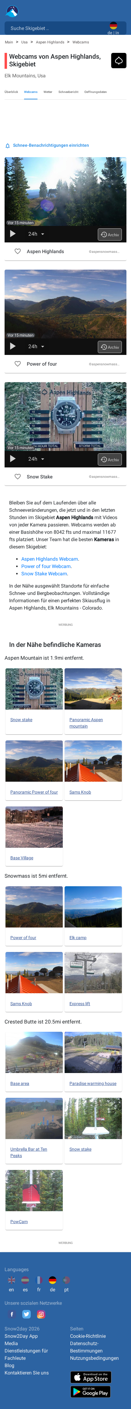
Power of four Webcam (46, 566)
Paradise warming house (92, 1083)
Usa (25, 42)
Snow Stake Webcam (44, 574)
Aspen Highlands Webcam (49, 559)
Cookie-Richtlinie (88, 1336)
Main (9, 42)
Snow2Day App (21, 1336)
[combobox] (57, 28)
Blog (9, 1365)
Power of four (23, 937)
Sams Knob (80, 792)
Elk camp (78, 937)
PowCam (19, 1221)
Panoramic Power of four (34, 792)
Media (11, 1343)
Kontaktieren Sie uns (27, 1373)
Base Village (21, 857)
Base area (19, 1083)
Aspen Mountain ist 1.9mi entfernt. (44, 658)
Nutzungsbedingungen (94, 1358)
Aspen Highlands (50, 42)
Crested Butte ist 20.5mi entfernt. (43, 1022)
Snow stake (21, 719)
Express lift (79, 1003)
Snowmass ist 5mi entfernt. (36, 876)
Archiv (109, 234)
